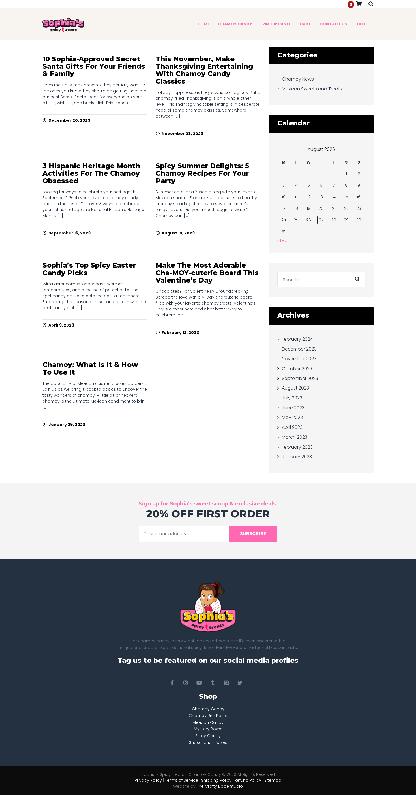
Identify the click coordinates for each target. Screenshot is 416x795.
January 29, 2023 (66, 424)
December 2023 (299, 349)
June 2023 (293, 407)
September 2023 (300, 378)
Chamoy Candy (208, 709)
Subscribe (253, 533)
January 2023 (297, 456)
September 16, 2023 (69, 233)
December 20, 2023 (69, 120)
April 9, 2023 (61, 325)
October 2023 (297, 368)
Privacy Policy (148, 780)
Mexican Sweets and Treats (312, 88)
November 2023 (299, 358)
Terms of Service (181, 780)
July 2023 (292, 398)
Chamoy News (298, 79)
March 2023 (294, 437)
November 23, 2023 (182, 133)
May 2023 (292, 417)
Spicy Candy (208, 735)
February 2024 (297, 339)
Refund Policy (248, 780)
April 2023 (292, 427)
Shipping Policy (216, 780)
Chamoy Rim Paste (208, 715)
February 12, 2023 (180, 332)
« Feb (282, 240)
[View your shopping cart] (359, 4)
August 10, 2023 (178, 233)
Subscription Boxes (208, 742)
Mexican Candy (208, 722)
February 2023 (297, 447)
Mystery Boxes (208, 729)
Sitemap (272, 780)
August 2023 (295, 388)
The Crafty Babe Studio (220, 786)
